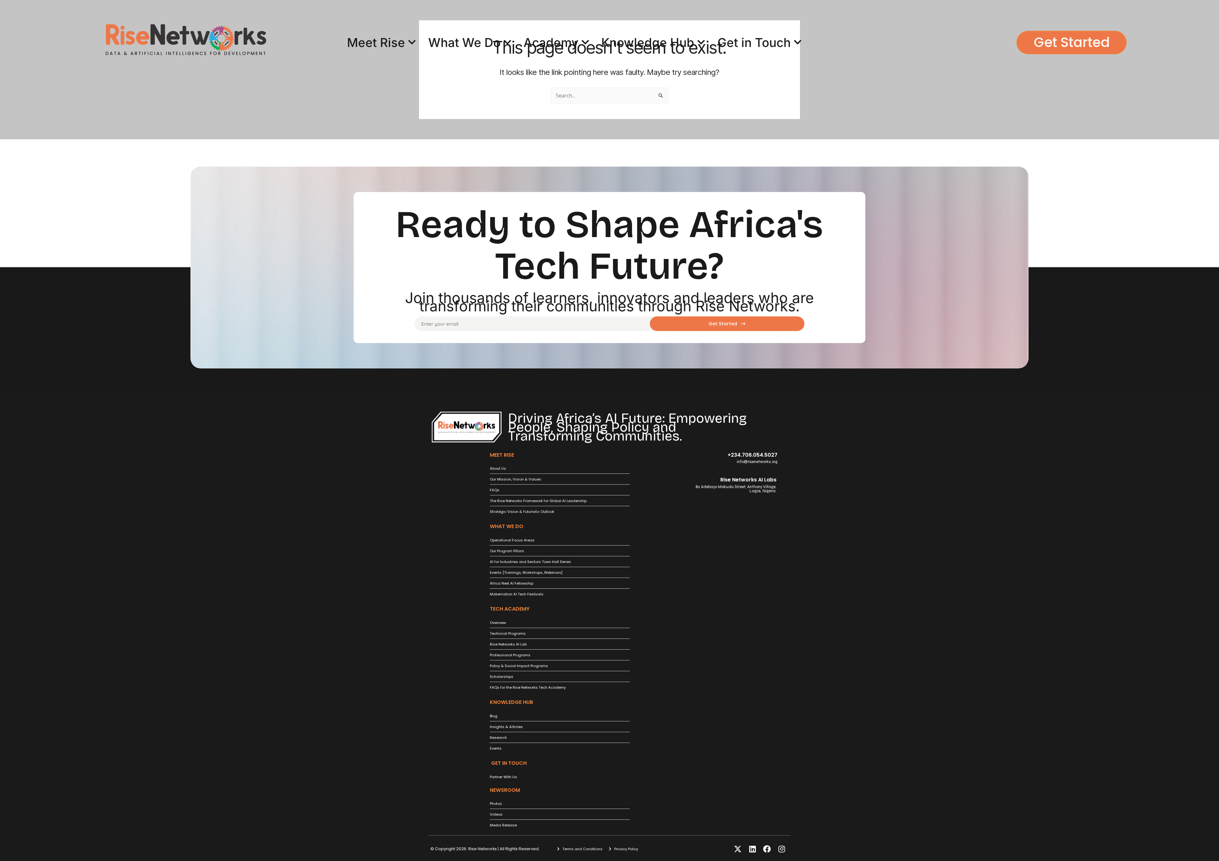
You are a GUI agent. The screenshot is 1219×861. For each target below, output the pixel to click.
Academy (550, 42)
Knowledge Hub (647, 42)
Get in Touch (754, 42)
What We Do (464, 42)
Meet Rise (376, 42)
